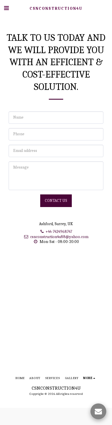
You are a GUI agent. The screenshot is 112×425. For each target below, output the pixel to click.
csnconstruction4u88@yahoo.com (59, 236)
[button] (6, 8)
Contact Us (56, 200)
